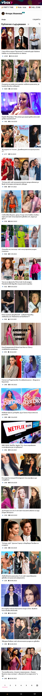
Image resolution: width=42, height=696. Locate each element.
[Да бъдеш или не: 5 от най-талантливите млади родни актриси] (21, 497)
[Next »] (37, 685)
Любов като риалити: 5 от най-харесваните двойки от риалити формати (19, 577)
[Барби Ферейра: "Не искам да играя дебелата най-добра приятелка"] (21, 103)
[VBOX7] (7, 3)
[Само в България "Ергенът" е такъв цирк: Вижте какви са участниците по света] (21, 38)
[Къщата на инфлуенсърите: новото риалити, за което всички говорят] (21, 71)
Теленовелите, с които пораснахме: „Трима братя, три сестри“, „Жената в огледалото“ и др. (20, 674)
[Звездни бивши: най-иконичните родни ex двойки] (21, 628)
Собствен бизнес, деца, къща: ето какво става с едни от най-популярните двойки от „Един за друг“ (20, 216)
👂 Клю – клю (21, 7)
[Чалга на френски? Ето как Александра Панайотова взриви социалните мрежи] (21, 269)
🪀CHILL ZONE (34, 7)
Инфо (4, 19)
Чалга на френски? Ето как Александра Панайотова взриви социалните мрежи (17, 283)
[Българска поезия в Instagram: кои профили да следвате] (21, 465)
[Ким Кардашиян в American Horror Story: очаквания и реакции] (21, 334)
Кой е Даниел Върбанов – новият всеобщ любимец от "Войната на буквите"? (17, 315)
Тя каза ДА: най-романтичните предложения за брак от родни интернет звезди (20, 183)
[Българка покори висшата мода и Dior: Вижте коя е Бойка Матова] (21, 595)
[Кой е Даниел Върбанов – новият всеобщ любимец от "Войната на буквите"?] (21, 301)
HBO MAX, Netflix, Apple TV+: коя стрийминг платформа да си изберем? (19, 446)
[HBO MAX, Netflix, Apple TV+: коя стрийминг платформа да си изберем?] (21, 432)
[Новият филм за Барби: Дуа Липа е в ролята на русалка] (21, 399)
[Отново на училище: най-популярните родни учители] (21, 236)
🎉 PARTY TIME (7, 7)
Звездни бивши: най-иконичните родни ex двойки (20, 641)
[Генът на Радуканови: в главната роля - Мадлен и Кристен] (21, 367)
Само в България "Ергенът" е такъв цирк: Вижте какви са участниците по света (21, 52)
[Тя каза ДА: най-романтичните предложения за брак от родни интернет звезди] (21, 169)
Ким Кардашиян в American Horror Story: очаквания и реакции (17, 348)
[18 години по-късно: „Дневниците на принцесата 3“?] (21, 136)
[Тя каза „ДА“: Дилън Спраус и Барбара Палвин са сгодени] (21, 530)
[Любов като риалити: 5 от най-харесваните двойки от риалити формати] (21, 562)
